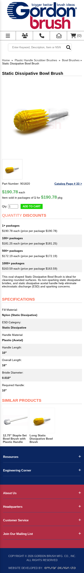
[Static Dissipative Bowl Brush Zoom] (42, 117)
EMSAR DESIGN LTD (60, 568)
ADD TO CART (32, 206)
